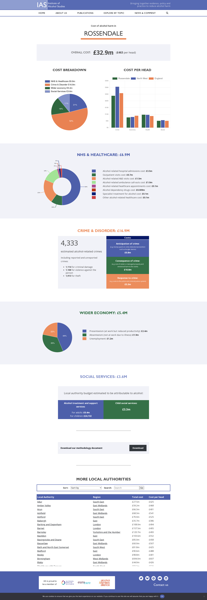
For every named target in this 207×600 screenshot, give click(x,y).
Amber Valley (44, 505)
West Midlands (100, 558)
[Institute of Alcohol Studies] (51, 5)
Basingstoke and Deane (49, 539)
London (97, 524)
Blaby (40, 562)
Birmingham (43, 558)
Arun (39, 509)
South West (99, 547)
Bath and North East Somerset (53, 547)
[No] (204, 596)
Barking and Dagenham (49, 524)
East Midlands (100, 505)
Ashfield (41, 513)
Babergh (41, 520)
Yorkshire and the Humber (106, 532)
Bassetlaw (42, 543)
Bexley (40, 554)
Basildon (41, 535)
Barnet (40, 528)
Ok (162, 596)
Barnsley (41, 532)
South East (98, 501)
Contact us (161, 585)
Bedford (41, 551)
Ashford (41, 516)
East (95, 520)
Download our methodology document (81, 448)
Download (137, 448)
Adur (39, 501)
